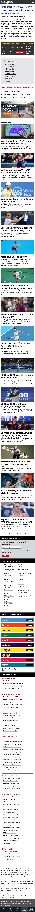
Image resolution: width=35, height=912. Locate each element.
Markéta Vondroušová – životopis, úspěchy (13, 749)
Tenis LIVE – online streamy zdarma (11, 715)
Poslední (26, 533)
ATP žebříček (9, 66)
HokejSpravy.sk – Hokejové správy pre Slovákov (8, 603)
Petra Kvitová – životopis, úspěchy (11, 739)
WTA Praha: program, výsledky (10, 802)
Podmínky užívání (25, 901)
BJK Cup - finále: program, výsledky (11, 854)
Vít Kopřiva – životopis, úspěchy (10, 786)
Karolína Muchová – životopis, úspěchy (12, 744)
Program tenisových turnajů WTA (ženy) (12, 697)
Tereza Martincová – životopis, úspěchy (12, 759)
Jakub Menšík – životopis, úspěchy (11, 783)
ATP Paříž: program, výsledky (10, 843)
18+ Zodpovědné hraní (25, 903)
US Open (8, 81)
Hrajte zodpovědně (5, 881)
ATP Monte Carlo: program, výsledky (11, 827)
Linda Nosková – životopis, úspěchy (11, 757)
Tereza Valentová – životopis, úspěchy (12, 764)
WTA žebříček (9, 71)
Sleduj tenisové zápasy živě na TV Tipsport (17, 87)
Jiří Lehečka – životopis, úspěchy (10, 780)
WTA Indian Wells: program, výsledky (11, 804)
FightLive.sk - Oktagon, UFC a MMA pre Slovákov (9, 597)
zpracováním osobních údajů (18, 551)
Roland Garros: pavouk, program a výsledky (13, 683)
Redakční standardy (15, 901)
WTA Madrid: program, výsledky (10, 809)
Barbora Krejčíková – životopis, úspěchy (12, 741)
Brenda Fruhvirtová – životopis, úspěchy (12, 762)
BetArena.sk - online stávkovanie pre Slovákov (8, 591)
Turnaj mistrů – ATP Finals (9, 799)
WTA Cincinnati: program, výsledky (11, 817)
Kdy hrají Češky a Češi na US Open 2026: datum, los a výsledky (15, 346)
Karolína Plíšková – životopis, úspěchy (12, 746)
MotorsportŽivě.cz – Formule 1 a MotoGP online (8, 581)
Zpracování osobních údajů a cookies (10, 903)
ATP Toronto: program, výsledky (10, 835)
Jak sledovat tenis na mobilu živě (10, 730)
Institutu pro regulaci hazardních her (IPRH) (14, 874)
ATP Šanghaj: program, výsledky (10, 840)
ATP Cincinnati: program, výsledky (11, 838)
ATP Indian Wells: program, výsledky (11, 822)
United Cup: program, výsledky (10, 851)
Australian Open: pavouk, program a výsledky (13, 681)
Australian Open (10, 74)
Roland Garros (10, 76)
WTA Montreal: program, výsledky (10, 814)
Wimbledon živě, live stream (9, 723)
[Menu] (33, 2)
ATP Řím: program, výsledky (9, 832)
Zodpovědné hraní (14, 876)
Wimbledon (8, 78)
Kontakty (7, 901)
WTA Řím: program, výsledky (9, 812)
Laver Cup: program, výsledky (10, 859)
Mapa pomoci (17, 895)
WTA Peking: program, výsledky (10, 820)
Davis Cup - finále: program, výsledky (11, 856)
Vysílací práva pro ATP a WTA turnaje (11, 728)
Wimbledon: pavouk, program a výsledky (12, 686)
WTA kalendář (9, 69)
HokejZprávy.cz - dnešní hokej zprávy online (8, 575)
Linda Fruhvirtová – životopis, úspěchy (12, 752)
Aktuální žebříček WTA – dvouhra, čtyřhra (12, 699)
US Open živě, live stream (9, 725)
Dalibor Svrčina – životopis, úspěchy (11, 788)
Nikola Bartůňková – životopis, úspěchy (12, 770)
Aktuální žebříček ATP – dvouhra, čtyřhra (12, 704)
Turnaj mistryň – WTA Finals (9, 796)
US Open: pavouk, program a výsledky (12, 688)
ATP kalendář (9, 64)
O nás (2, 901)
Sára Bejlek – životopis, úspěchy (10, 767)
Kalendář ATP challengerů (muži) (10, 707)
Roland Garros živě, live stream (10, 720)
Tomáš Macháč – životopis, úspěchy (11, 778)
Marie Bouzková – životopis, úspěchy (11, 754)
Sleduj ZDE (19, 52)
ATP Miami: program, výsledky (10, 825)
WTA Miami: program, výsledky (10, 807)
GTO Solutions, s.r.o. (5, 905)
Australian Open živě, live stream (10, 718)
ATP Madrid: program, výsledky (10, 830)
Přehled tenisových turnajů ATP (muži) (12, 702)
